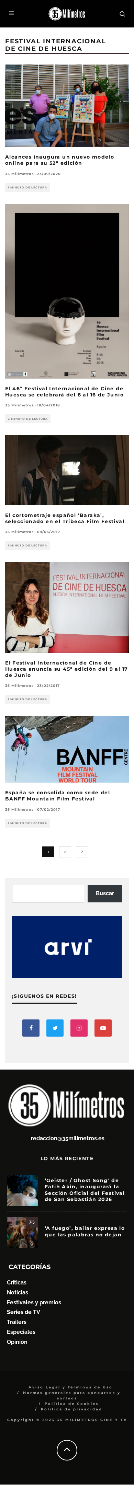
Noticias (17, 1292)
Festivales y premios (34, 1302)
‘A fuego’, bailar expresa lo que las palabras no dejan (85, 1231)
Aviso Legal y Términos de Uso (71, 1387)
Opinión (17, 1342)
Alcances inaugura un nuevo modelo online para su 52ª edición (59, 160)
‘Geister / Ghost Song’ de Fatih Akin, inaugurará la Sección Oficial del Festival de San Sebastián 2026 (85, 1189)
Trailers (16, 1322)
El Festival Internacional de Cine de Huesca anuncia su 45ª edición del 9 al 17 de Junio (66, 669)
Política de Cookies (72, 1403)
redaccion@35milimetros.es (67, 1138)
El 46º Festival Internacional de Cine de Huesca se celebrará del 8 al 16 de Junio (64, 391)
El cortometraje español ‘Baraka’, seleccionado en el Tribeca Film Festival (64, 518)
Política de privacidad (71, 1409)
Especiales (21, 1332)
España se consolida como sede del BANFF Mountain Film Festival (57, 795)
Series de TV (23, 1312)
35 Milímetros (19, 174)
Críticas (16, 1282)
